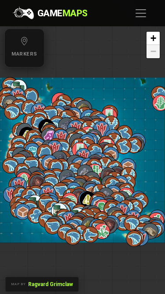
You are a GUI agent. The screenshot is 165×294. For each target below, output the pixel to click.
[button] (111, 123)
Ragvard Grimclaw (50, 284)
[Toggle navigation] (141, 13)
